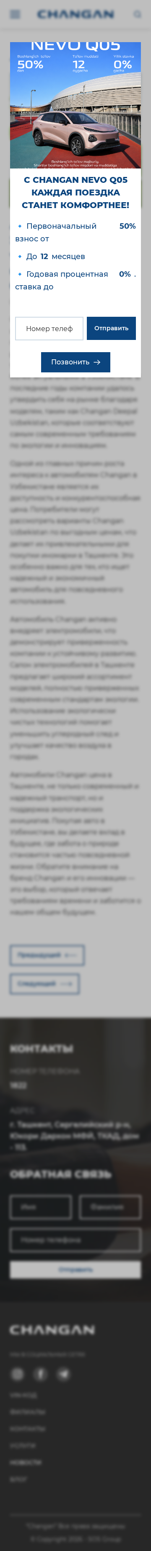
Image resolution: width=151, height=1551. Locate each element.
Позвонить (70, 362)
